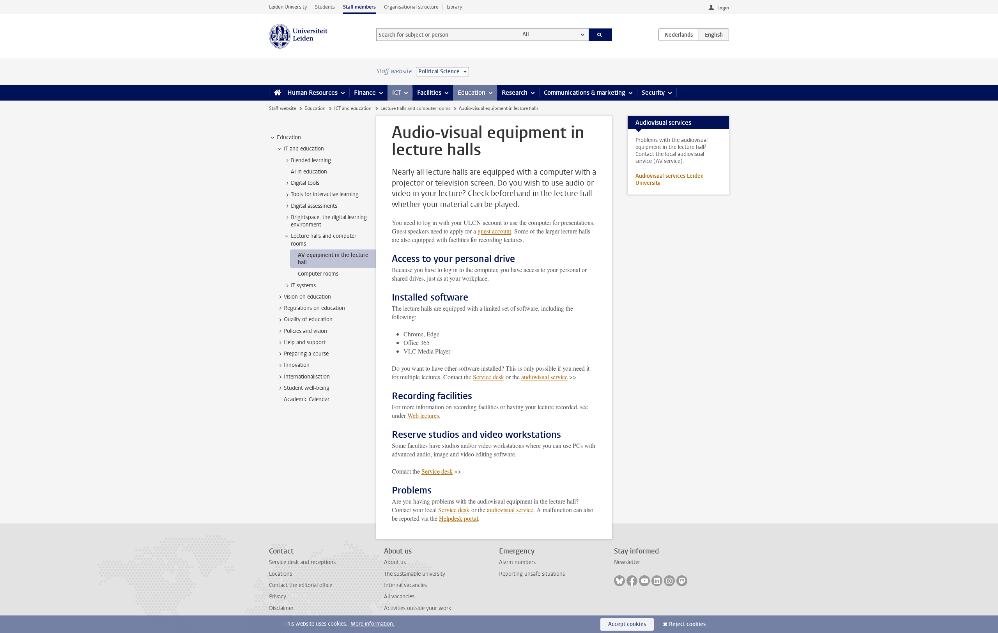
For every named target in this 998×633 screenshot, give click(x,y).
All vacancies (399, 596)
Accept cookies (627, 624)
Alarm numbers (517, 562)
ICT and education (353, 108)
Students (325, 7)
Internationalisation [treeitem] (307, 376)
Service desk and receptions (302, 562)
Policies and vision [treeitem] (305, 331)
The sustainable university (414, 574)
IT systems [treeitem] (303, 285)
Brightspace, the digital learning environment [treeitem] (329, 221)
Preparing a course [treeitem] (306, 353)
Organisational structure (411, 7)
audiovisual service (544, 377)
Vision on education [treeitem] (307, 297)
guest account (494, 231)
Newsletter (627, 562)
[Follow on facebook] (631, 580)
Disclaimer (281, 608)
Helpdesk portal (458, 518)
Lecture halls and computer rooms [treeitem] (323, 239)
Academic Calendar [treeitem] (306, 399)
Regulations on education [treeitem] (314, 308)
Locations (280, 574)
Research (514, 92)
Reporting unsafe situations (532, 574)
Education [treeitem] (289, 137)
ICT (396, 92)
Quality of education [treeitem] (308, 319)
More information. (372, 624)
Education (471, 92)
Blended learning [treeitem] (311, 160)
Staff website (282, 108)
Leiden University (288, 7)
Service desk (488, 377)
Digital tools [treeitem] (305, 183)
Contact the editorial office (300, 585)
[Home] (276, 93)
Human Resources (312, 92)
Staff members (359, 7)
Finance (365, 92)
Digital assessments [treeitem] (314, 206)
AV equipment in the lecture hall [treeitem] (333, 258)
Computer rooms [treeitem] (318, 274)
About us (395, 562)
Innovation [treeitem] (297, 365)
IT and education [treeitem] (304, 148)
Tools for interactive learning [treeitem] (325, 194)
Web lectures (423, 415)
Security (653, 92)
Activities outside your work (417, 608)
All (525, 34)
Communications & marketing (584, 92)
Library (454, 7)
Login (723, 8)
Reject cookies (687, 624)
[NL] (678, 34)
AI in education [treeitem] (309, 171)
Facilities (429, 92)
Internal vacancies (405, 585)
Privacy (277, 596)
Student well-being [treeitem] (306, 388)
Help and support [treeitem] (305, 342)
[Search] (600, 34)
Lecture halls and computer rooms (415, 108)
